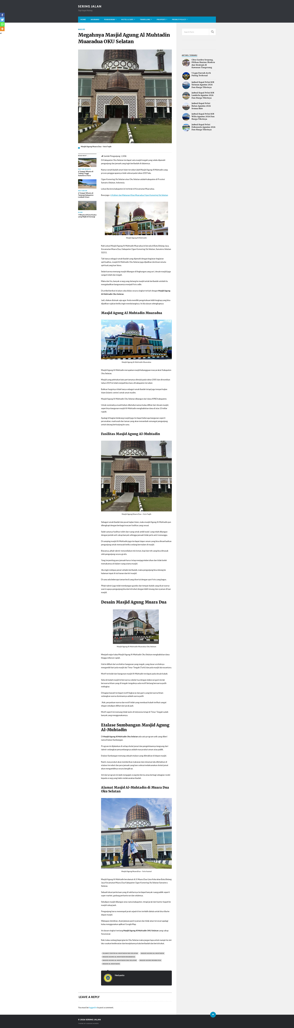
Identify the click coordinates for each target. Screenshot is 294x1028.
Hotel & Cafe (127, 19)
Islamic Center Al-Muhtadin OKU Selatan (120, 953)
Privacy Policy (179, 19)
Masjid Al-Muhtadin (111, 963)
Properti (161, 19)
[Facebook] (2, 15)
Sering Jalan (90, 6)
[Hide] (1, 33)
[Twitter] (2, 19)
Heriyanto (119, 975)
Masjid (81, 29)
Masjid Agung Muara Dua (150, 960)
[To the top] (213, 1015)
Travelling (145, 19)
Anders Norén (92, 1023)
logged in (93, 1007)
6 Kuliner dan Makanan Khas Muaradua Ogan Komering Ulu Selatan (139, 195)
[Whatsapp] (2, 24)
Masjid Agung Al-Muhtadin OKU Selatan (120, 960)
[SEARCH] (212, 31)
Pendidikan (109, 19)
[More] (2, 29)
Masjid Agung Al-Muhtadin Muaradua (119, 956)
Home (83, 19)
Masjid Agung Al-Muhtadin (152, 953)
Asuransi (95, 19)
